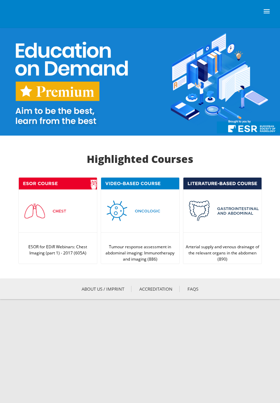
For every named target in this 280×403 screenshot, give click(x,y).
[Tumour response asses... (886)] (140, 220)
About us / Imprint (103, 289)
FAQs (192, 289)
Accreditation (155, 289)
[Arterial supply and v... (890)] (222, 220)
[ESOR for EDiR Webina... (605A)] (57, 220)
